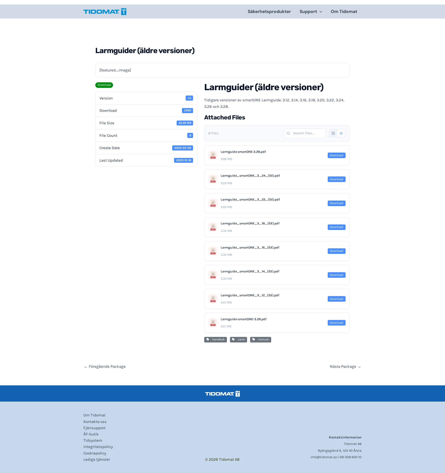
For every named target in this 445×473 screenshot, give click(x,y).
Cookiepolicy (94, 453)
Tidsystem (92, 440)
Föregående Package (105, 366)
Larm (241, 339)
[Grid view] (333, 133)
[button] (319, 11)
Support (308, 11)
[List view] (341, 133)
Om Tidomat (344, 11)
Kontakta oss (95, 421)
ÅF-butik (91, 434)
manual (263, 339)
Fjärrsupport (94, 427)
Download (104, 84)
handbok (218, 339)
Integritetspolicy (98, 446)
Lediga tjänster (96, 459)
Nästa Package (345, 366)
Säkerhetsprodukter (269, 11)
